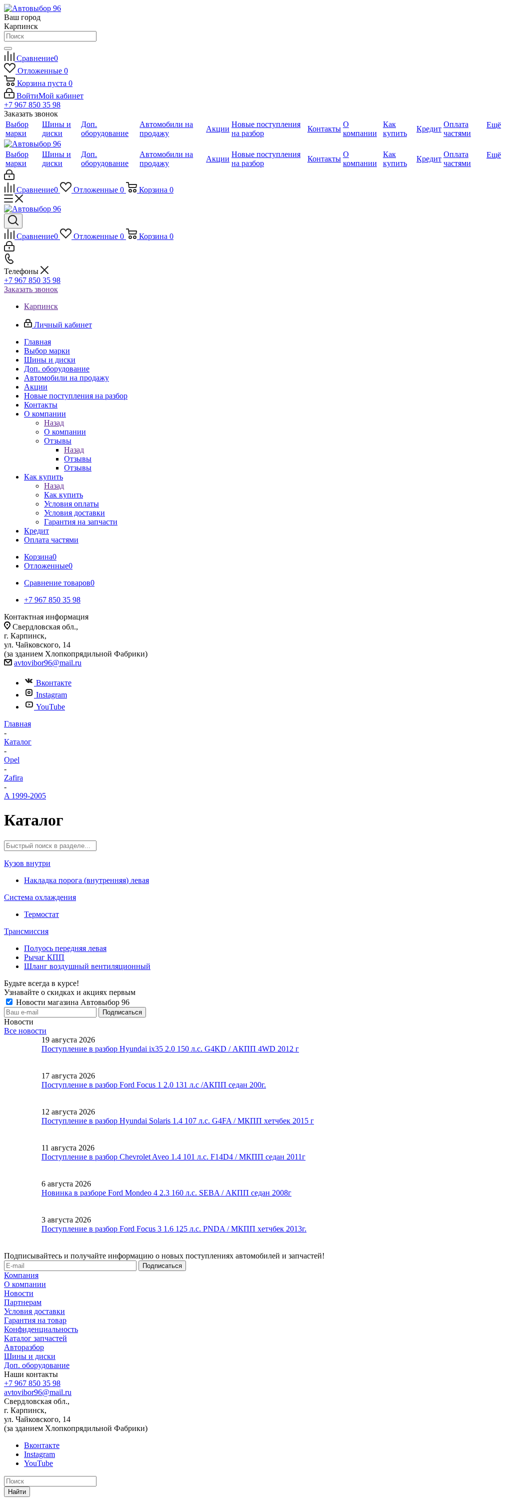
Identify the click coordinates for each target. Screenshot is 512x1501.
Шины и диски (30, 1356)
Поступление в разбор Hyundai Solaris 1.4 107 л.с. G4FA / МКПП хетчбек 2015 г (178, 1120)
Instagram (51, 694)
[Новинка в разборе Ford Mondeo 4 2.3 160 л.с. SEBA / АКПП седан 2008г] (23, 1198)
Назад (54, 422)
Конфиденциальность (41, 1329)
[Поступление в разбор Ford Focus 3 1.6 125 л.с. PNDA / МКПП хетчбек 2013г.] (23, 1234)
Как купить (63, 494)
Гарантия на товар (35, 1320)
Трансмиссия (26, 931)
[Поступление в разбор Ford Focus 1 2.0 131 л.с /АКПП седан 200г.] (23, 1090)
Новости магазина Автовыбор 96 (72, 1002)
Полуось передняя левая (65, 948)
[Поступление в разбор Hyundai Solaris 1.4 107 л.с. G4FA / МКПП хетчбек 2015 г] (23, 1126)
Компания (21, 1275)
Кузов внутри (27, 863)
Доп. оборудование (37, 1365)
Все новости (25, 1030)
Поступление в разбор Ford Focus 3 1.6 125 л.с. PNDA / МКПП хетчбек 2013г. (174, 1228)
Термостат (41, 914)
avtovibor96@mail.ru (48, 662)
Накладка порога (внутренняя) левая (86, 880)
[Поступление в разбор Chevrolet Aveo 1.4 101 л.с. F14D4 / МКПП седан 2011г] (23, 1162)
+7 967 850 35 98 (32, 104)
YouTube (50, 706)
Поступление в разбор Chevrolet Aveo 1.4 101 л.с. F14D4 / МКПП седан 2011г (174, 1156)
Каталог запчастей (35, 1338)
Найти (17, 1492)
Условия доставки (34, 1311)
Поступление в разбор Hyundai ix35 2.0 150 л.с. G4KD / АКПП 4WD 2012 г (170, 1048)
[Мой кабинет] (9, 177)
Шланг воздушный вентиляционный (87, 966)
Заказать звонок (31, 289)
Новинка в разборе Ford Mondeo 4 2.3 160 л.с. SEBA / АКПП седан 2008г (167, 1192)
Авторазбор (24, 1347)
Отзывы (78, 458)
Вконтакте (54, 682)
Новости (19, 1293)
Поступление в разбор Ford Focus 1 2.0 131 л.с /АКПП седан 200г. (154, 1084)
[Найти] (8, 48)
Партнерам (23, 1302)
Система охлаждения (40, 897)
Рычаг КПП (44, 957)
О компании (65, 432)
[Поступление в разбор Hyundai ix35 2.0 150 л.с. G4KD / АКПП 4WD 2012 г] (23, 1054)
